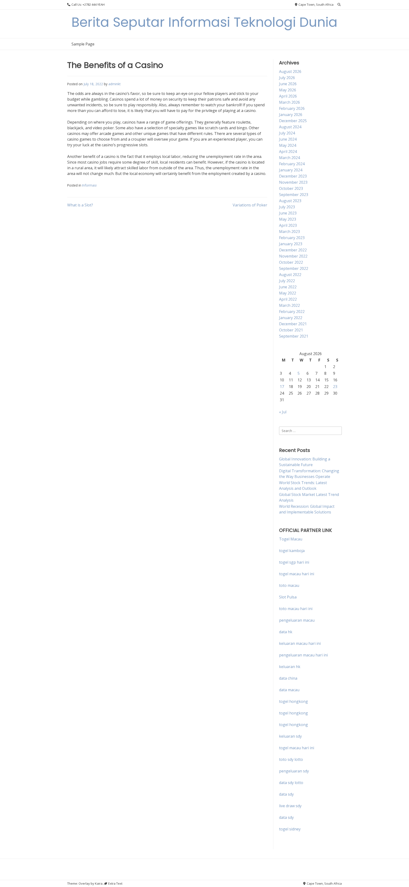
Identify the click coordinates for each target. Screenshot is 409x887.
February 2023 (292, 237)
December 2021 (293, 323)
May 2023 (287, 219)
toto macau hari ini (295, 608)
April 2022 (288, 299)
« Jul (282, 412)
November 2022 (293, 256)
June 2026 (288, 83)
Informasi (89, 185)
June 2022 (288, 287)
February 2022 (292, 311)
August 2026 (290, 71)
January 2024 (290, 170)
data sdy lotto (291, 782)
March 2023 (289, 231)
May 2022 (287, 293)
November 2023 (293, 182)
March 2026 (289, 102)
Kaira (98, 883)
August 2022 (290, 274)
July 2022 (287, 280)
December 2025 (293, 120)
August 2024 (290, 126)
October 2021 (291, 330)
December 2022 (293, 250)
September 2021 (293, 336)
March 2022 (289, 305)
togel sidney (290, 829)
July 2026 (287, 77)
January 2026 (290, 114)
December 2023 (293, 176)
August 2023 (290, 200)
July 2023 (287, 206)
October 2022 (291, 262)
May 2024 (287, 145)
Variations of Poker (250, 205)
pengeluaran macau (297, 620)
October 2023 (291, 188)
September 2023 (293, 194)
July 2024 (287, 133)
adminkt (114, 84)
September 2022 (293, 268)
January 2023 (290, 243)
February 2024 (292, 163)
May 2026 (287, 90)
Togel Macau (290, 539)
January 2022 (290, 317)
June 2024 (288, 139)
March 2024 (289, 157)
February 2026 (292, 108)
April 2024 (288, 151)
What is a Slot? (80, 205)
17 (282, 386)
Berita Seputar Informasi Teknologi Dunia (204, 22)
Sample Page (82, 44)
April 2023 (288, 225)
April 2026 (288, 96)
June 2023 (288, 213)
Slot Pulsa (288, 597)
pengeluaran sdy (294, 771)
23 (335, 386)
